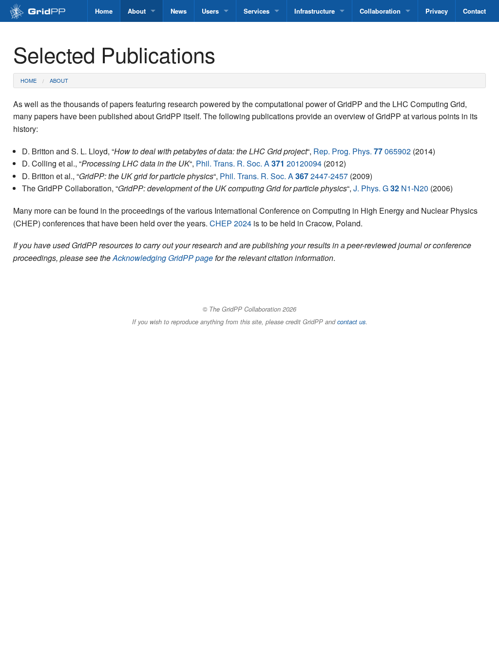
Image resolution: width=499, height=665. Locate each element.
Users (210, 11)
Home (104, 11)
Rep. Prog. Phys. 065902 (362, 151)
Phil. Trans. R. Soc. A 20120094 (259, 163)
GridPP (48, 12)
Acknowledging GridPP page (163, 257)
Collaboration (380, 11)
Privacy (436, 11)
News (179, 11)
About (137, 11)
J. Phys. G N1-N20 (390, 188)
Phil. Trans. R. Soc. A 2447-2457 (284, 176)
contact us (351, 321)
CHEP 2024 (230, 223)
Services (256, 11)
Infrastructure (314, 11)
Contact (474, 11)
